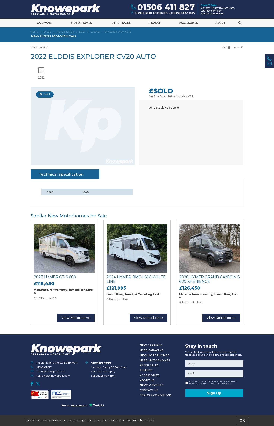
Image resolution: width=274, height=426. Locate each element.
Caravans (44, 22)
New (82, 32)
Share (237, 47)
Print (224, 47)
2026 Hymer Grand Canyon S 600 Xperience (209, 279)
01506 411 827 (44, 367)
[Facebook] (32, 384)
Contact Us (149, 390)
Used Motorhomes (155, 360)
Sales (47, 32)
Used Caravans (151, 350)
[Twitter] (38, 384)
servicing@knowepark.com (53, 375)
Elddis (95, 32)
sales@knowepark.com (50, 371)
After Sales (121, 22)
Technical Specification (61, 174)
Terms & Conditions (156, 395)
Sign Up (214, 393)
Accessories (188, 22)
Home (34, 32)
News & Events (151, 385)
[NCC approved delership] (61, 394)
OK (242, 420)
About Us (147, 380)
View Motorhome (75, 318)
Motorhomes (81, 22)
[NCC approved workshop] (40, 394)
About (220, 22)
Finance (155, 22)
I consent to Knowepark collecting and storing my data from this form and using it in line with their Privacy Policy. (212, 382)
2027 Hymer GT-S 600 (55, 277)
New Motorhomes (154, 355)
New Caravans (151, 345)
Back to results (40, 47)
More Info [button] (147, 420)
